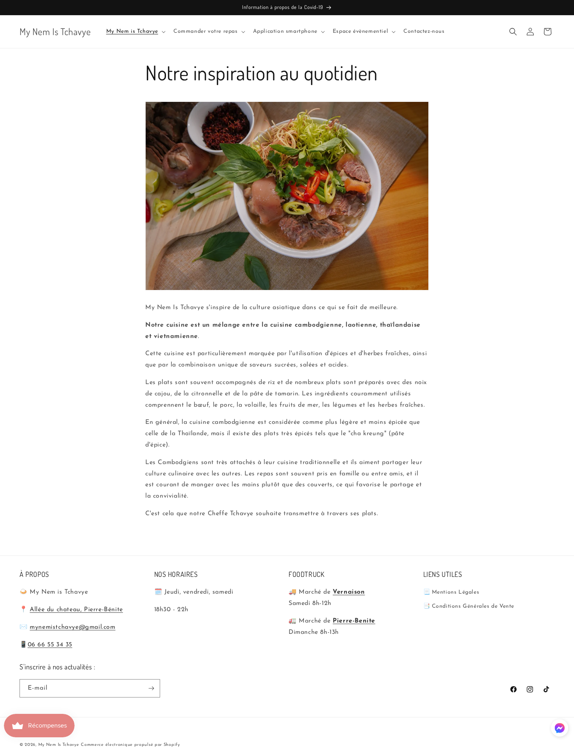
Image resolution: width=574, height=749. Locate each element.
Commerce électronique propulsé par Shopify (130, 745)
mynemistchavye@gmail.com (72, 627)
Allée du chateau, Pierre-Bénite (76, 610)
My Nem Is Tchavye (58, 745)
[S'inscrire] (151, 688)
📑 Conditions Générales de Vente (469, 606)
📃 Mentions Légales (451, 593)
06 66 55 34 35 (50, 645)
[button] (135, 31)
